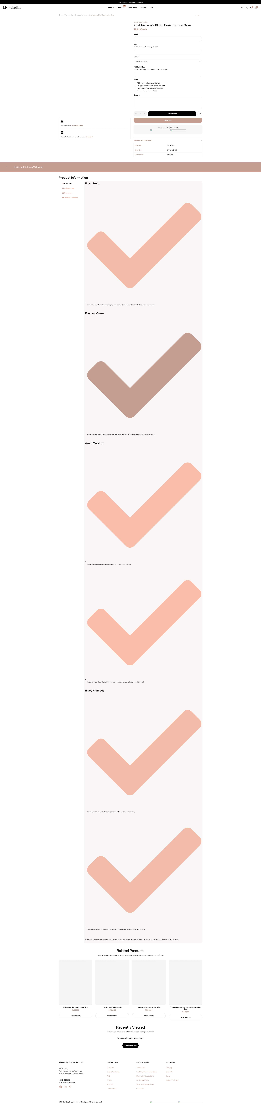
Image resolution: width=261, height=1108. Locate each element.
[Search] (242, 8)
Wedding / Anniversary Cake (146, 1072)
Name (136, 34)
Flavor (136, 57)
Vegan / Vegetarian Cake (145, 1084)
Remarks (137, 95)
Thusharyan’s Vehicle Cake (112, 1007)
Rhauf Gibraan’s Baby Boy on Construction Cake (186, 1008)
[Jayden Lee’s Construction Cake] (149, 982)
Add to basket (172, 114)
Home (61, 15)
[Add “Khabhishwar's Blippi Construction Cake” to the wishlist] (199, 113)
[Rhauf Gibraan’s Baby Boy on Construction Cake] (185, 982)
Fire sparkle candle (147, 91)
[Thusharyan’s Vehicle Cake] (112, 982)
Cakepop (169, 1068)
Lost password (112, 1088)
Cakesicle (169, 1072)
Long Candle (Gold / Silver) (150, 88)
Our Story (110, 1068)
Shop (110, 8)
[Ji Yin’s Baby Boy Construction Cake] (75, 982)
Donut (168, 1076)
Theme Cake (69, 15)
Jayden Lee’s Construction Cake (149, 1007)
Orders (109, 1080)
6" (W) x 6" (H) (172, 150)
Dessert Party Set (172, 1080)
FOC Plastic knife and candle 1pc (148, 83)
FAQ (151, 8)
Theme (120, 7)
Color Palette (132, 8)
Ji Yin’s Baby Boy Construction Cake (75, 1007)
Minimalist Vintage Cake (145, 1076)
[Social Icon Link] (61, 1087)
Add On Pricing (139, 67)
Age (135, 44)
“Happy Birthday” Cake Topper (151, 86)
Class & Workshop (113, 1072)
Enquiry (143, 8)
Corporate (140, 1088)
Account (110, 1084)
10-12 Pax (170, 155)
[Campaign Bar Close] (259, 2)
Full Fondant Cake (142, 1080)
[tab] (71, 183)
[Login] (247, 8)
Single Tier (170, 145)
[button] (251, 8)
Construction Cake (81, 15)
